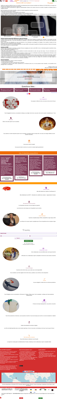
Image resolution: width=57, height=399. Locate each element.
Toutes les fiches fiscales (54, 92)
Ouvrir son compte (28, 78)
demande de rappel (4, 362)
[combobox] (28, 233)
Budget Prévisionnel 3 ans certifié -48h (27, 359)
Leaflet (54, 382)
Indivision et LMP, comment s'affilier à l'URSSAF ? (21, 90)
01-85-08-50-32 (16, 393)
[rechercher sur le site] (1, 395)
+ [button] (2, 373)
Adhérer (40, 398)
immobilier (51, 3)
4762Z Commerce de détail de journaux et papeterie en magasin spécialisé (21, 160)
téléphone (16, 361)
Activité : (6, 161)
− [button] (2, 374)
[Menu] (51, 1)
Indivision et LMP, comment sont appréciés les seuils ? (7, 90)
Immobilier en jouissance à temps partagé (50, 90)
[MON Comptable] (0, 397)
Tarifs (21, 398)
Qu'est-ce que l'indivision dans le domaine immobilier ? (35, 90)
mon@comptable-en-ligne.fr (28, 244)
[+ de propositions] (28, 183)
